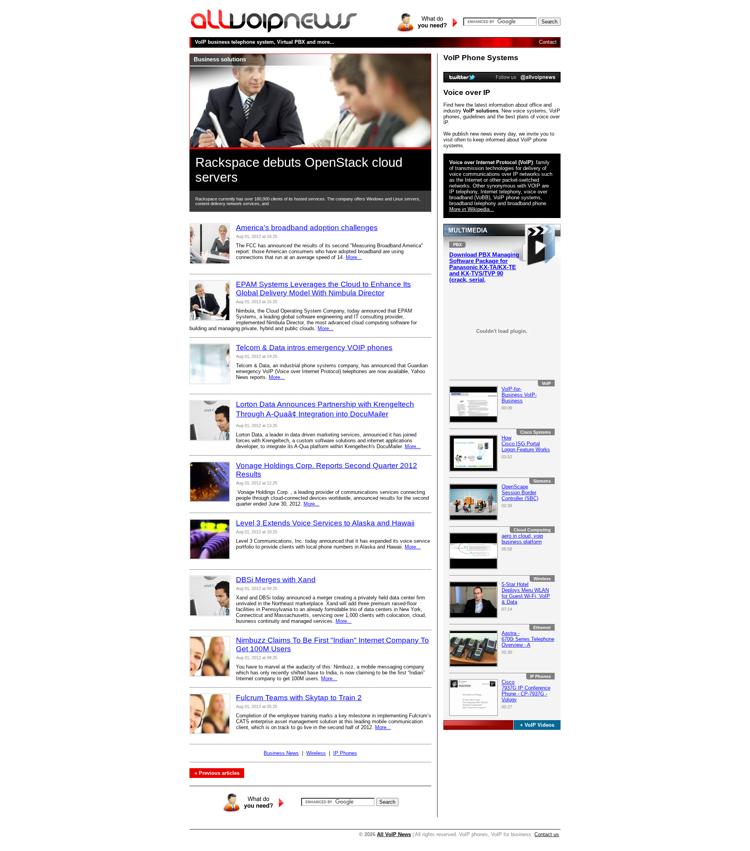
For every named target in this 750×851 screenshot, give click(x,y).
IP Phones (540, 676)
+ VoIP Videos (537, 725)
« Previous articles (217, 773)
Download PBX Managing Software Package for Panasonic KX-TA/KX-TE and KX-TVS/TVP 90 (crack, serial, (484, 267)
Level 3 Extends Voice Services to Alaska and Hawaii (325, 523)
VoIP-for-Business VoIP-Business (519, 395)
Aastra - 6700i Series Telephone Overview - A (528, 639)
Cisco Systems (535, 432)
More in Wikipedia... (471, 209)
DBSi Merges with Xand (276, 580)
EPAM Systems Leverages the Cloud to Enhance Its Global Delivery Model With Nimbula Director (323, 288)
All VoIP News (394, 834)
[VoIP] (273, 31)
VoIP (546, 383)
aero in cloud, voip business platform (522, 539)
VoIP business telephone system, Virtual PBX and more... (264, 42)
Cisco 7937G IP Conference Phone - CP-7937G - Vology (526, 691)
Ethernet (542, 627)
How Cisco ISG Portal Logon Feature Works (526, 443)
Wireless (542, 578)
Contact (548, 42)
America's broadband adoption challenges (307, 227)
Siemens (542, 481)
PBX (457, 244)
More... (354, 257)
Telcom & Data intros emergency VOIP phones (314, 347)
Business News (281, 753)
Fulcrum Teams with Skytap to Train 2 (299, 698)
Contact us (546, 834)
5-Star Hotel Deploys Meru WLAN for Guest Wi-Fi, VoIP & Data (526, 593)
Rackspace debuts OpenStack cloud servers (298, 169)
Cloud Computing (532, 529)
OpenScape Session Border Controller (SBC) (520, 492)
